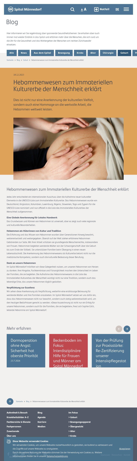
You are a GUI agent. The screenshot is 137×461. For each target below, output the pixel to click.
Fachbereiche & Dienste (19, 422)
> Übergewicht (75, 426)
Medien (41, 426)
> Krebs (72, 436)
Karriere (42, 422)
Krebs (80, 53)
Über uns (11, 436)
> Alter (71, 431)
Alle (11, 53)
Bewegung (64, 53)
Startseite (10, 60)
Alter (93, 53)
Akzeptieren (124, 449)
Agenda (41, 417)
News (24, 53)
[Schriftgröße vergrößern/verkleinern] (84, 9)
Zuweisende (13, 431)
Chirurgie (108, 53)
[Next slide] (127, 329)
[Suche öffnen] (72, 9)
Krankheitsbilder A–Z (18, 417)
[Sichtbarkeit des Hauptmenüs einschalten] (126, 9)
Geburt (124, 53)
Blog (18, 60)
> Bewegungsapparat (79, 422)
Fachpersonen (14, 426)
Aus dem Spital (42, 53)
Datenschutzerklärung (57, 456)
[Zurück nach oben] (10, 401)
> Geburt (72, 417)
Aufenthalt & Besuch (17, 413)
